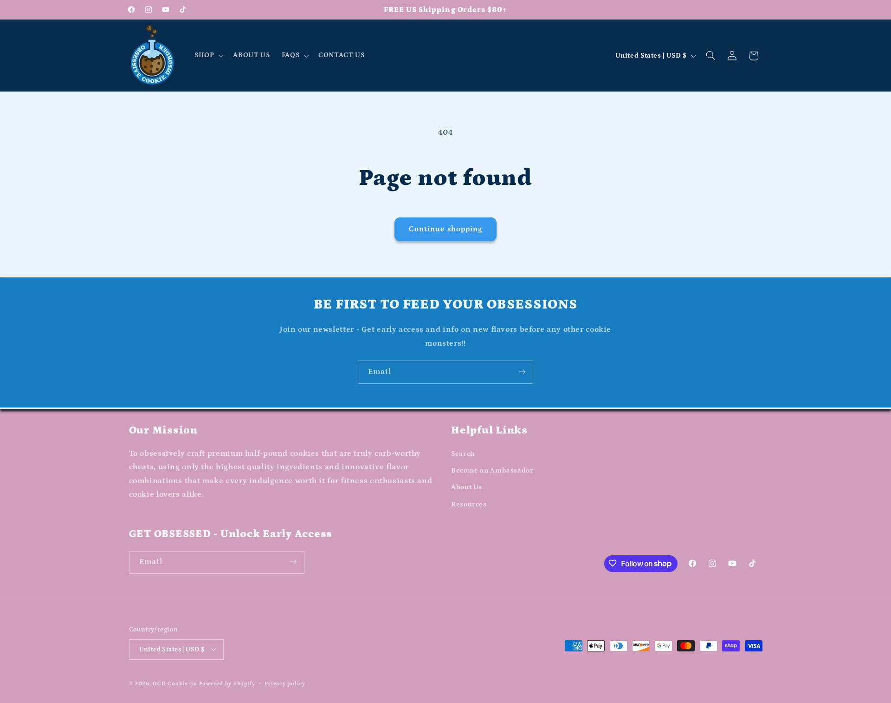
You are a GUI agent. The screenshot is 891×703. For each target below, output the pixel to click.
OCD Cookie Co (175, 683)
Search (463, 454)
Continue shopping (445, 229)
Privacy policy (285, 683)
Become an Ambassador (492, 470)
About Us (466, 488)
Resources (469, 504)
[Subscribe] (522, 372)
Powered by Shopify (227, 683)
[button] (207, 56)
